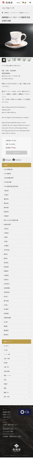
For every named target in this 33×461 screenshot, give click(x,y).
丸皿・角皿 (7, 358)
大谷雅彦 (6, 246)
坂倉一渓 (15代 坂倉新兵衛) (11, 220)
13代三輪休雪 (7, 173)
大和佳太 (6, 229)
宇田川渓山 (7, 250)
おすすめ (6, 346)
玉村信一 (6, 305)
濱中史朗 (6, 301)
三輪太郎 (6, 190)
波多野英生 (7, 292)
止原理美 (6, 275)
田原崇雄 (6, 313)
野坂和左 (6, 335)
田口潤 (5, 322)
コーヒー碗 (7, 354)
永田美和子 (7, 284)
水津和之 (6, 279)
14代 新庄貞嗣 (7, 182)
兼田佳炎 (6, 199)
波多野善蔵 (7, 288)
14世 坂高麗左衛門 (9, 178)
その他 (5, 350)
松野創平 (6, 271)
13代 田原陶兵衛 (8, 169)
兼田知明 (6, 207)
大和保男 (6, 233)
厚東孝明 (6, 212)
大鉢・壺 (6, 367)
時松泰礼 (6, 263)
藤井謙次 (6, 330)
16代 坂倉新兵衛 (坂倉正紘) (11, 186)
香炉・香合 (7, 397)
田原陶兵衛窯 (7, 318)
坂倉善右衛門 (7, 224)
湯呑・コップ (7, 375)
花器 (5, 380)
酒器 (5, 388)
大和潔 (5, 237)
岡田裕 (5, 258)
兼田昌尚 (6, 203)
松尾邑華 (6, 267)
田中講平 (6, 309)
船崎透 (5, 326)
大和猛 (5, 241)
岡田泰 (5, 254)
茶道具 (5, 384)
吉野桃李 (6, 216)
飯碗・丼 (6, 392)
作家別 (5, 363)
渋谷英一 (6, 296)
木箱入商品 (7, 371)
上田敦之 (6, 195)
